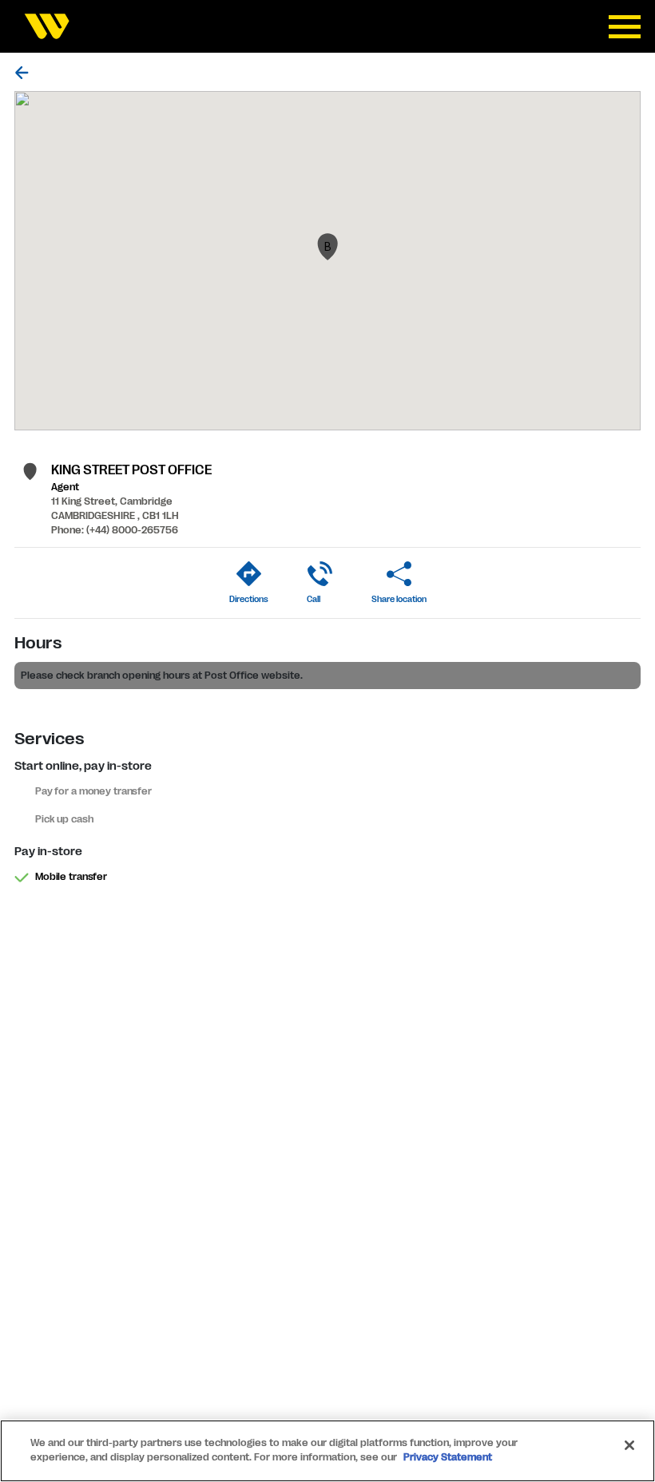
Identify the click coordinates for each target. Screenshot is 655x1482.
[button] (327, 246)
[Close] (629, 1445)
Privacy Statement (447, 1457)
